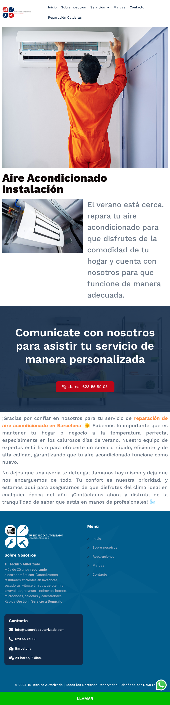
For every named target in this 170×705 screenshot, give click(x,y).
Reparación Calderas (65, 17)
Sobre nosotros (73, 7)
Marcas (119, 7)
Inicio (52, 7)
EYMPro (149, 685)
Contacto (137, 7)
